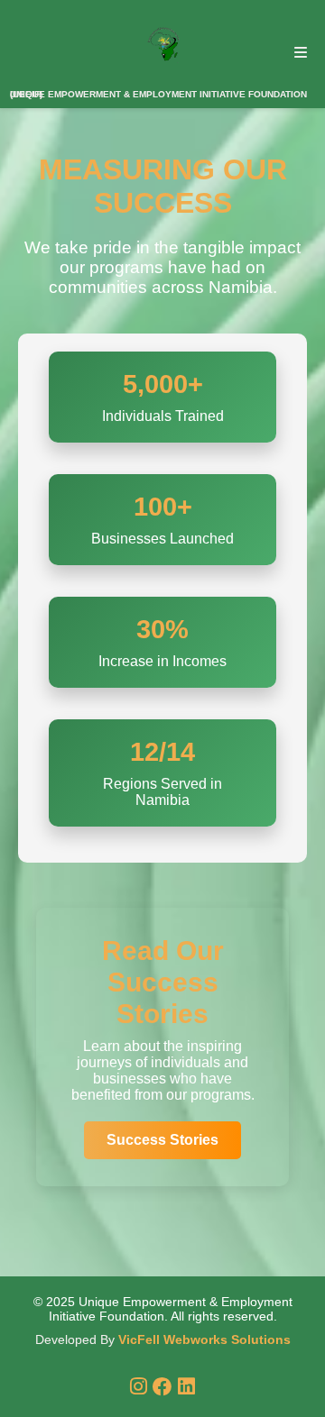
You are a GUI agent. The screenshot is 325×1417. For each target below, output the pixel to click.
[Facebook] (165, 1387)
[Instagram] (141, 1387)
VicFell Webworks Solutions (204, 1339)
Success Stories (162, 1139)
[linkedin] (186, 1387)
